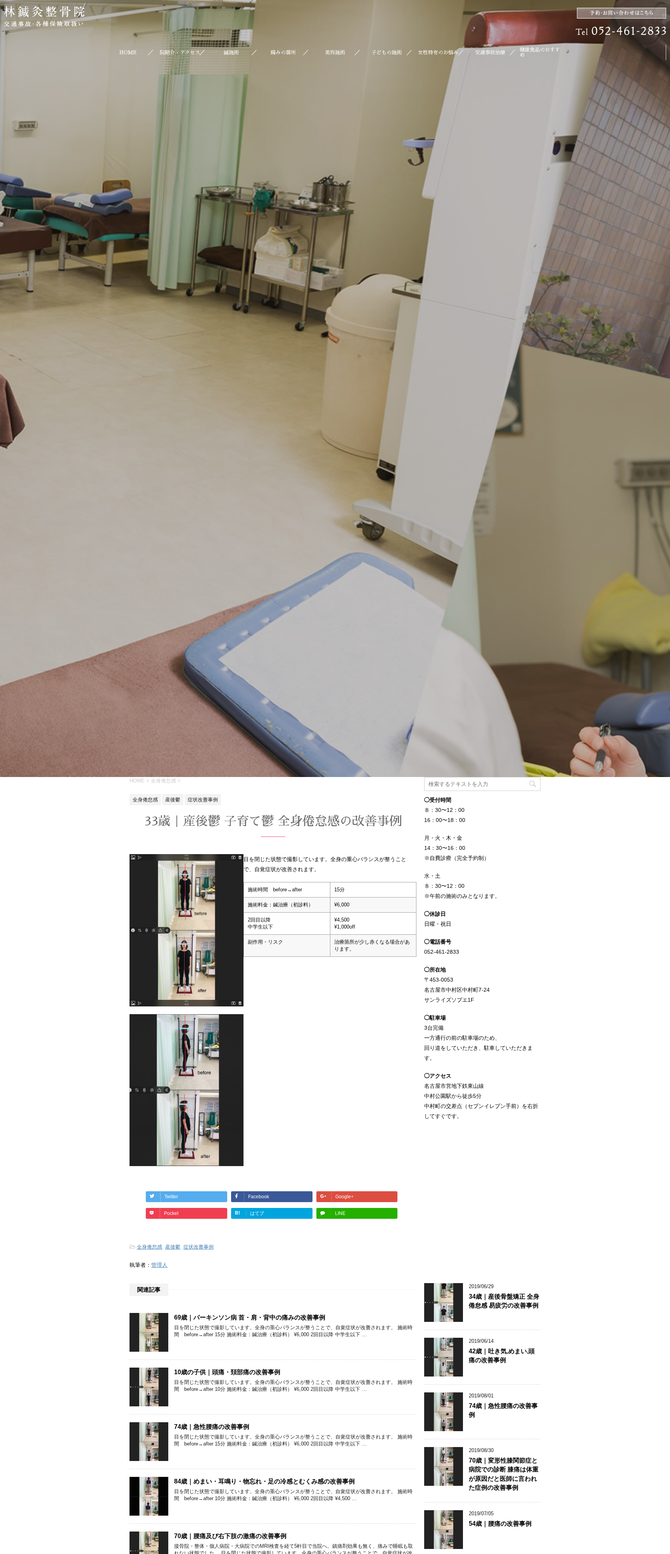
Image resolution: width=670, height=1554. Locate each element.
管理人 (159, 1265)
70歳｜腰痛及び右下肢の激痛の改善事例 (230, 1536)
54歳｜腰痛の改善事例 (500, 1523)
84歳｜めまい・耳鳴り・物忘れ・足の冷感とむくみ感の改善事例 (264, 1481)
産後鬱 (172, 1247)
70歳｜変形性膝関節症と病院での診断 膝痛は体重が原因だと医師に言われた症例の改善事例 (504, 1474)
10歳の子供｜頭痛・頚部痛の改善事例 (227, 1372)
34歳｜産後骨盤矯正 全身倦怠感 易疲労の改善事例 (504, 1301)
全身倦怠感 (149, 1247)
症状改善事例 (198, 1247)
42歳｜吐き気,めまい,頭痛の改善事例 (502, 1355)
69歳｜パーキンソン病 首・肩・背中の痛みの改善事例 (249, 1317)
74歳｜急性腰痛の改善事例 (211, 1426)
